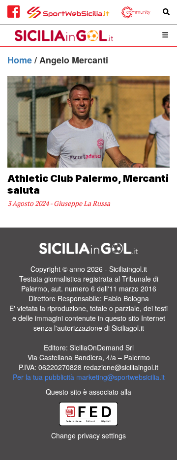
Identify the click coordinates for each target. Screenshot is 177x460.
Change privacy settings (88, 435)
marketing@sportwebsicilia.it (120, 377)
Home (20, 60)
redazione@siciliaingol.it (121, 367)
